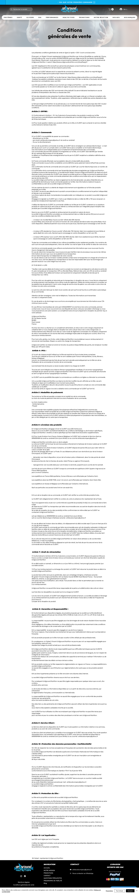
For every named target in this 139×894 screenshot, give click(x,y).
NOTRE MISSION (49, 870)
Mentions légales (24, 882)
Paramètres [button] (109, 891)
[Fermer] (137, 890)
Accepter (130, 891)
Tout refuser (119, 891)
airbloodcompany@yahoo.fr (50, 140)
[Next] (89, 2)
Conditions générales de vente (23, 885)
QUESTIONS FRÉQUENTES (52, 878)
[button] (111, 9)
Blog (45, 883)
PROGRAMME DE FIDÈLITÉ (52, 881)
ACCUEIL (47, 868)
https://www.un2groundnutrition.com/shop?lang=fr (69, 62)
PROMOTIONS (48, 873)
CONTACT (47, 875)
